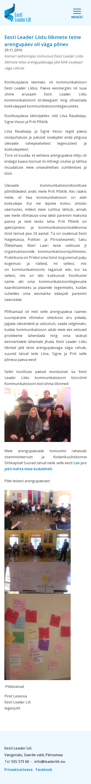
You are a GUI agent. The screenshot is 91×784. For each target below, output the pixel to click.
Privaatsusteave (18, 769)
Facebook (44, 769)
